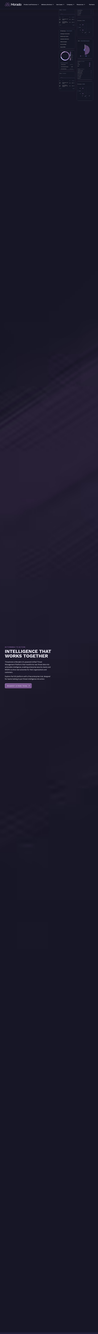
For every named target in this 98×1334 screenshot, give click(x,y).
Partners (92, 4)
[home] (13, 4)
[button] (31, 4)
